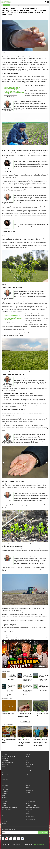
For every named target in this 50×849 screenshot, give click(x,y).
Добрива (28, 774)
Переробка (28, 772)
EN (42, 2)
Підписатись (43, 832)
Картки (3, 795)
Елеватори (28, 766)
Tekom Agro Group (11, 637)
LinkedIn (4, 819)
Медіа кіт (4, 803)
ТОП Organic (5, 764)
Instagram (4, 817)
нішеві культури (28, 637)
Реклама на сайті (6, 805)
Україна (27, 756)
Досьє (27, 783)
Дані (27, 779)
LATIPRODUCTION (30, 819)
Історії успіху (5, 789)
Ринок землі (5, 774)
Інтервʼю (4, 781)
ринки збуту (45, 637)
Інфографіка (28, 792)
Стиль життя (5, 791)
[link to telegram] (3, 838)
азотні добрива (23, 639)
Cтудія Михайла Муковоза (38, 844)
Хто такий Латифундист (31, 805)
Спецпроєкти (8, 737)
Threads (4, 823)
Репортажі (4, 797)
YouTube (4, 813)
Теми (3, 767)
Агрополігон (5, 758)
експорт (4, 639)
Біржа (27, 814)
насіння (12, 639)
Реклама (4, 801)
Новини (25, 711)
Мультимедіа (29, 790)
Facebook (4, 811)
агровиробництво (37, 637)
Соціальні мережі (7, 810)
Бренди (27, 787)
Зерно (27, 760)
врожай (17, 639)
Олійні (27, 762)
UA (40, 2)
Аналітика (7, 711)
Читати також (10, 96)
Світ (26, 758)
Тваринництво (5, 770)
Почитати (5, 779)
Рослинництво (5, 769)
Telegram (4, 815)
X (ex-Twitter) (5, 821)
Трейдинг (4, 772)
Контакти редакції (30, 809)
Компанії (28, 785)
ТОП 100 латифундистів (7, 762)
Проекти (4, 754)
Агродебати (4, 793)
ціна (8, 639)
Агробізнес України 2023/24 (8, 756)
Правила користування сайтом (33, 807)
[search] (45, 2)
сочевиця (4, 637)
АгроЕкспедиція (5, 760)
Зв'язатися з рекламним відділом (9, 807)
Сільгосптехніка (29, 764)
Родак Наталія (31, 639)
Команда (28, 811)
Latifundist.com (30, 801)
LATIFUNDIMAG (30, 816)
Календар (28, 781)
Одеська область (20, 637)
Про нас (27, 803)
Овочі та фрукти (29, 770)
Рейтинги (4, 787)
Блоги (23, 737)
